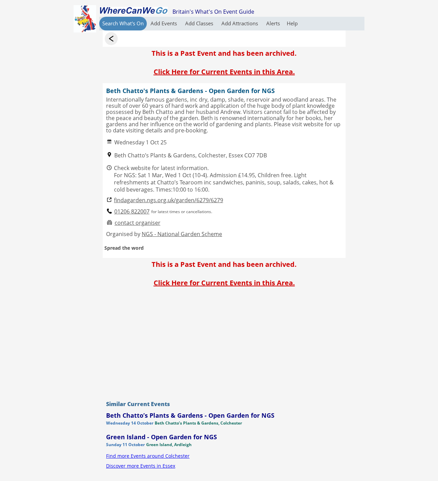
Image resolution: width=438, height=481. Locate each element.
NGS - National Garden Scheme (182, 234)
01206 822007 (132, 211)
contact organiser (137, 222)
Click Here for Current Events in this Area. (224, 71)
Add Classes (200, 23)
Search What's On (123, 23)
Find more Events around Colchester (148, 456)
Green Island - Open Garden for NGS (161, 437)
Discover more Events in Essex (140, 466)
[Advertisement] (224, 342)
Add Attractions (240, 23)
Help (292, 23)
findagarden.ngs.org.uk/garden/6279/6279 (168, 200)
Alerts (273, 23)
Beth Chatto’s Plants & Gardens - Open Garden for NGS (190, 415)
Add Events (164, 23)
